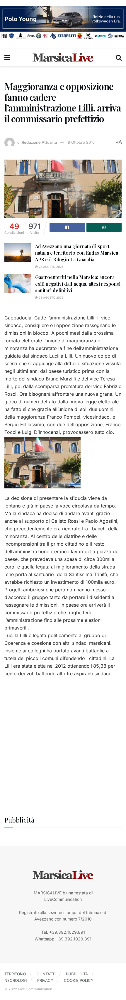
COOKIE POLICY (78, 980)
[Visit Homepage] (63, 57)
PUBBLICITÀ (77, 974)
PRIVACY (45, 980)
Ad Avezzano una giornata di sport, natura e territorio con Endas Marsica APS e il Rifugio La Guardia (76, 253)
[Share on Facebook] (67, 227)
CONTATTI (46, 974)
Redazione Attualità (39, 142)
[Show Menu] (7, 57)
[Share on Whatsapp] (104, 227)
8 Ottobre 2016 (81, 142)
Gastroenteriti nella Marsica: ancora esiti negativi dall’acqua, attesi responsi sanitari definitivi (77, 283)
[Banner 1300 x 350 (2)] (63, 22)
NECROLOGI (15, 980)
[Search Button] (119, 57)
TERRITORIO (15, 974)
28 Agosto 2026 (50, 266)
